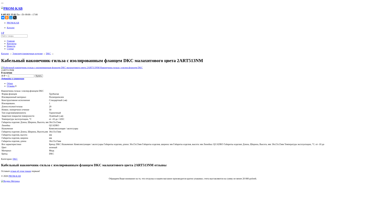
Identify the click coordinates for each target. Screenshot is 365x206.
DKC (48, 53)
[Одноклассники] (7, 17)
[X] (15, 17)
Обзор (10, 83)
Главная (11, 41)
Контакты (11, 43)
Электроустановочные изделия (27, 53)
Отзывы (11, 86)
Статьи (10, 48)
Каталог (11, 27)
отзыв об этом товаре (20, 171)
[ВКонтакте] (3, 17)
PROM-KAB (13, 23)
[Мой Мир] (11, 17)
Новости (11, 46)
